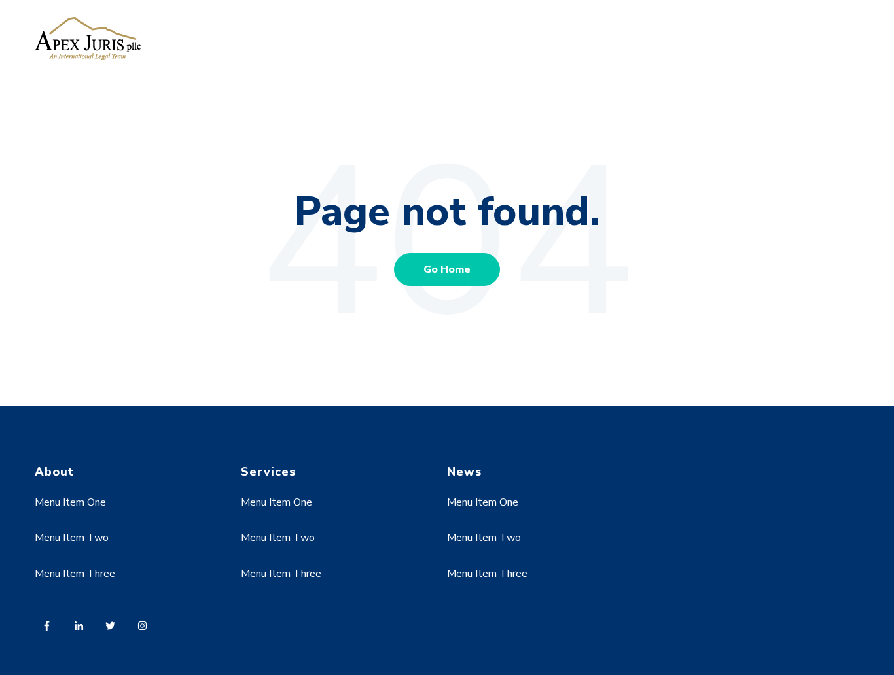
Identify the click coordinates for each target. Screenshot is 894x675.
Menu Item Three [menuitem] (75, 573)
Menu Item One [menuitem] (70, 502)
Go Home (447, 269)
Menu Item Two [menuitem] (72, 537)
